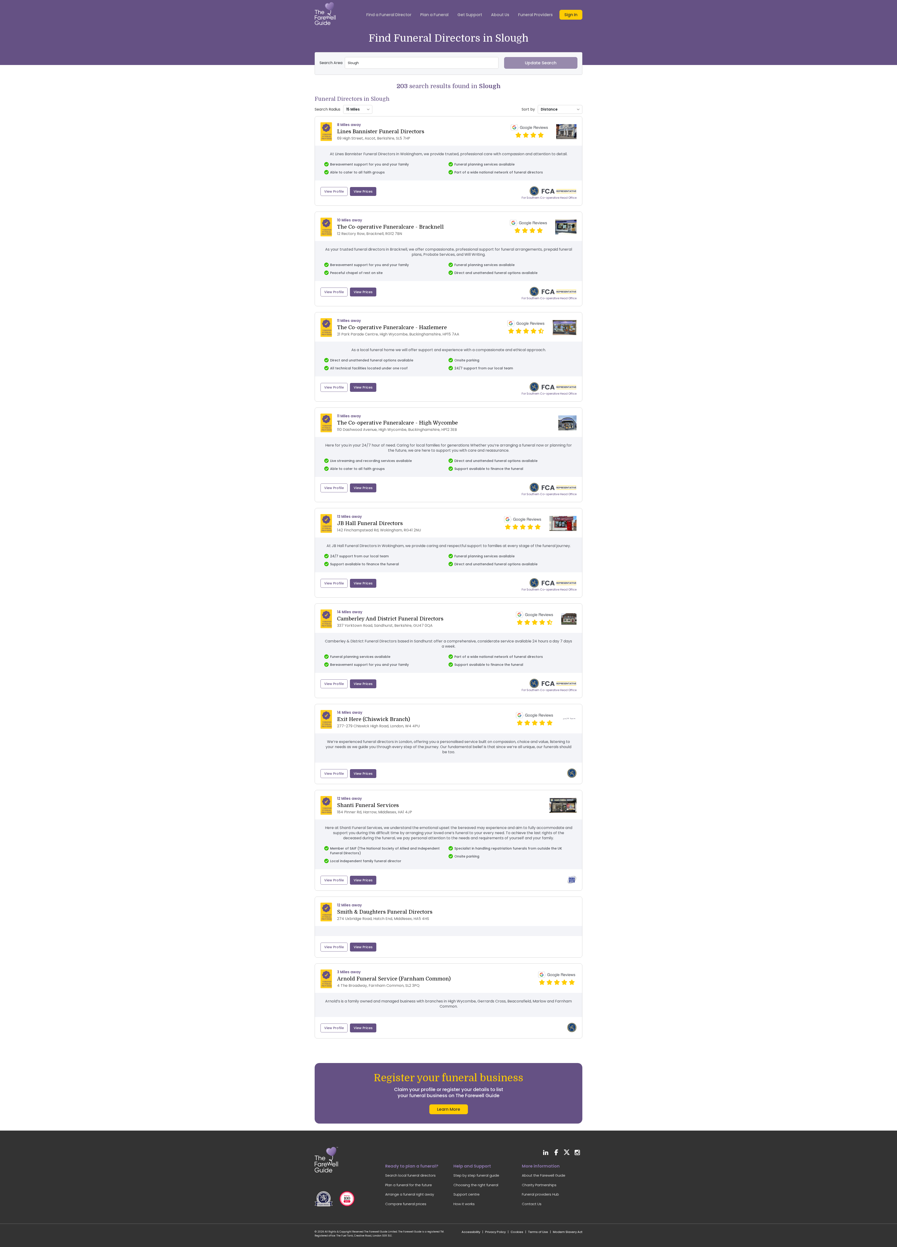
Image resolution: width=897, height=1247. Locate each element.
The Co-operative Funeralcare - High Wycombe (397, 423)
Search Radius (327, 109)
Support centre (466, 1194)
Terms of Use (538, 1232)
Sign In (570, 15)
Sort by (528, 109)
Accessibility (471, 1232)
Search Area (331, 62)
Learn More (448, 1109)
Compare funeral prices (405, 1203)
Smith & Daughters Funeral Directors (384, 912)
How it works (464, 1203)
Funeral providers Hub (540, 1194)
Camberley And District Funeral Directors (390, 619)
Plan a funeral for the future (408, 1184)
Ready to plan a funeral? (411, 1166)
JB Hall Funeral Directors (370, 523)
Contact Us (531, 1203)
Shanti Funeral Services (368, 805)
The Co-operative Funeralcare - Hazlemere (392, 327)
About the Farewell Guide (543, 1175)
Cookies (517, 1232)
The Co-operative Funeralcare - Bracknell (390, 227)
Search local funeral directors (410, 1175)
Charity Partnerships (539, 1184)
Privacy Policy (495, 1232)
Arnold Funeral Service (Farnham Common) (394, 979)
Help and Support (472, 1166)
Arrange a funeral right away (409, 1194)
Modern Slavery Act (567, 1232)
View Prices (363, 191)
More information (541, 1166)
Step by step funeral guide (476, 1175)
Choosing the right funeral (475, 1184)
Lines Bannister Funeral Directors (380, 131)
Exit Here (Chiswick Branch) (373, 719)
